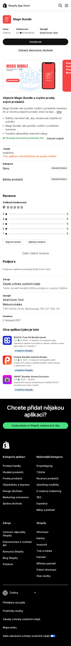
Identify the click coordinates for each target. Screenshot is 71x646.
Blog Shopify (10, 557)
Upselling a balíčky (48, 484)
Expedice (42, 503)
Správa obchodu (12, 503)
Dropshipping (44, 465)
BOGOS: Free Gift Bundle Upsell (30, 337)
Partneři (41, 557)
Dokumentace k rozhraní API (17, 543)
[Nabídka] (66, 5)
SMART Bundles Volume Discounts (31, 376)
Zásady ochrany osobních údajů (21, 283)
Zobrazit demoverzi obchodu (35, 50)
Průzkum (8, 564)
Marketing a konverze (16, 497)
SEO (39, 497)
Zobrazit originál (55, 138)
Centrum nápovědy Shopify (14, 534)
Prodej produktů (12, 478)
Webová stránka (12, 304)
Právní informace (46, 569)
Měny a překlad (46, 509)
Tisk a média (44, 550)
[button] (35, 344)
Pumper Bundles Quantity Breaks (30, 357)
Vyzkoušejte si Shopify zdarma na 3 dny (35, 425)
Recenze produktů (47, 478)
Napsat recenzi (13, 242)
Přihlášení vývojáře (14, 602)
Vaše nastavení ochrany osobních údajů (26, 635)
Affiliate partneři (46, 563)
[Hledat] (60, 5)
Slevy (6, 168)
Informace (42, 532)
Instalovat (36, 41)
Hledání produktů (13, 472)
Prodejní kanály (12, 465)
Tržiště (41, 472)
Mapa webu (10, 627)
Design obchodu (12, 491)
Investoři (42, 544)
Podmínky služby (13, 610)
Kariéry (41, 538)
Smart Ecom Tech (49, 32)
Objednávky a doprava (16, 484)
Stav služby (43, 575)
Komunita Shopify (13, 551)
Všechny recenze (36, 242)
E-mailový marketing (49, 491)
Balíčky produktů (13, 179)
